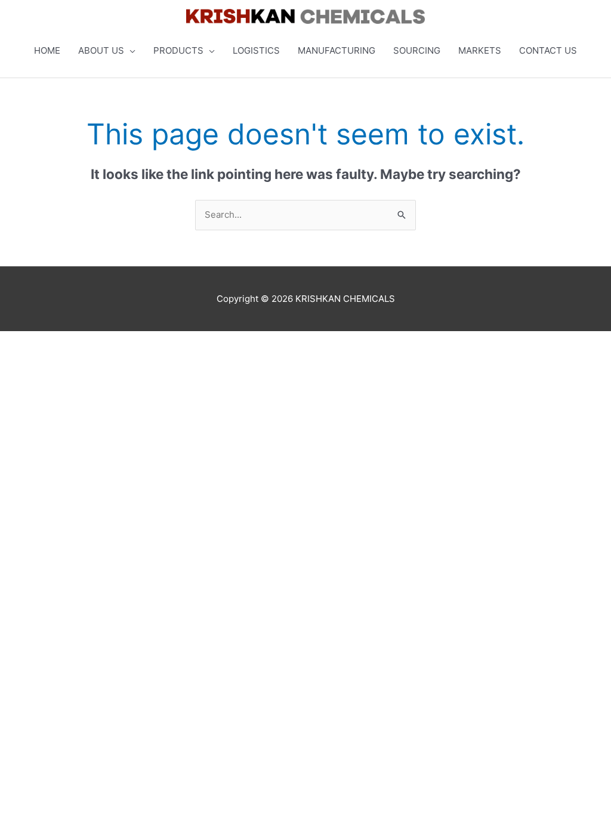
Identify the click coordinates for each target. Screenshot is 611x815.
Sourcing (416, 50)
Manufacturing (336, 50)
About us (101, 50)
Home (47, 50)
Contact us (548, 50)
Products (178, 50)
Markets (479, 50)
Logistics (256, 50)
